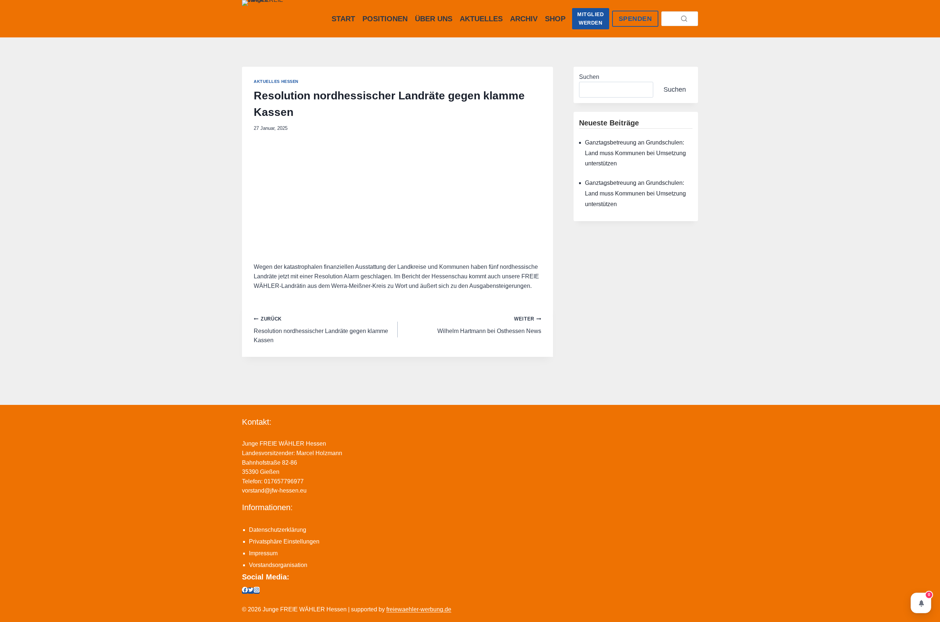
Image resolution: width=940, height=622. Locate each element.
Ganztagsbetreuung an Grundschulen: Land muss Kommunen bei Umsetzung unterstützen (635, 153)
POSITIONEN (385, 19)
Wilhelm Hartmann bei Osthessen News (489, 325)
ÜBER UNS (433, 19)
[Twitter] (251, 591)
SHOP (555, 19)
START (343, 19)
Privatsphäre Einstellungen (284, 541)
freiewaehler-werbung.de (418, 609)
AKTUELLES (481, 19)
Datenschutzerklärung (277, 530)
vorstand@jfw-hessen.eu (274, 490)
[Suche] (684, 18)
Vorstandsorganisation (278, 565)
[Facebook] (245, 591)
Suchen (589, 77)
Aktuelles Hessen (276, 81)
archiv (524, 19)
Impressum (263, 553)
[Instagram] (257, 591)
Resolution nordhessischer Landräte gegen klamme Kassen (321, 329)
